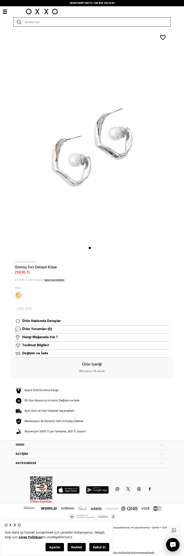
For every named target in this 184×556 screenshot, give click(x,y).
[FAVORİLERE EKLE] (163, 37)
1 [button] (90, 248)
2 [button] (94, 248)
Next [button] (13, 143)
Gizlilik (166, 527)
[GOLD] (19, 295)
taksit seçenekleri (54, 280)
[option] (92, 143)
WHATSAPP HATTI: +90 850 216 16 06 (92, 3)
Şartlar (156, 527)
